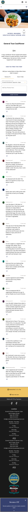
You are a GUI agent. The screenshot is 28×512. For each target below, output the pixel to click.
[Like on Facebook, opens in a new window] (11, 404)
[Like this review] (7, 111)
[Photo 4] (17, 27)
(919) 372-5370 (14, 417)
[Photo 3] (15, 27)
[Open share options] (26, 6)
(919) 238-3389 (14, 446)
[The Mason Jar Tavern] (14, 489)
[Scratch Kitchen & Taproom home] (7, 2)
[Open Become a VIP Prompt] (14, 510)
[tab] (7, 77)
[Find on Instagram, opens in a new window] (15, 439)
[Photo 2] (13, 27)
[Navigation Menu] (26, 2)
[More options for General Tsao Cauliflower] (24, 30)
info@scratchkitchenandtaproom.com (14, 419)
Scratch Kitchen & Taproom (14, 478)
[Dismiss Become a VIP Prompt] (25, 500)
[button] (1, 6)
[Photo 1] (10, 27)
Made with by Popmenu (11, 399)
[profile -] (22, 2)
